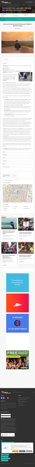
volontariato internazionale (5, 458)
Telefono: (5, 160)
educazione (15, 206)
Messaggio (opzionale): (6, 166)
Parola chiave (26, 14)
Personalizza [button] (29, 451)
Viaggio (2, 454)
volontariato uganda (4, 460)
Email (2, 415)
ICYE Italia (21, 403)
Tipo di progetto (3, 14)
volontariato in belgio (4, 456)
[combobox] (6, 16)
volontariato (7, 454)
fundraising (5, 208)
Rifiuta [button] (22, 451)
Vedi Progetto (9, 251)
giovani (15, 208)
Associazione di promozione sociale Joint (23, 71)
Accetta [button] (15, 451)
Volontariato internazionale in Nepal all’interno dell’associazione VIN (9, 257)
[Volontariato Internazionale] (6, 3)
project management (27, 208)
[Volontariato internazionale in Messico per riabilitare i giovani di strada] (18, 192)
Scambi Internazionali (23, 399)
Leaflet (24, 202)
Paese (13, 14)
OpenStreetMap (27, 202)
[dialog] (17, 448)
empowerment (26, 206)
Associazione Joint (23, 401)
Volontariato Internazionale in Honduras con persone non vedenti (9, 232)
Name (2, 413)
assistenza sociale (7, 206)
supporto (5, 210)
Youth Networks (22, 405)
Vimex (6, 71)
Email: (4, 157)
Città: (4, 163)
